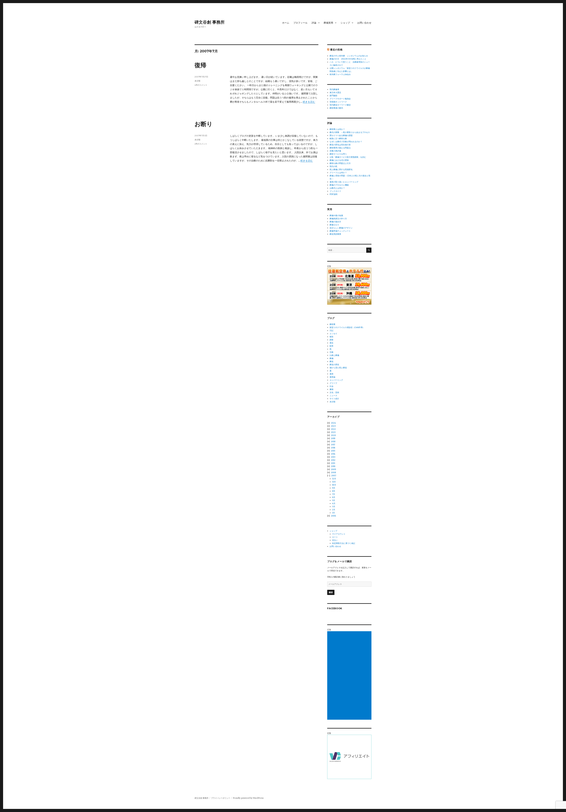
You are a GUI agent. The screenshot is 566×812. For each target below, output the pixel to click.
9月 (333, 488)
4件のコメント (201, 85)
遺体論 (332, 377)
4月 (333, 503)
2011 (333, 463)
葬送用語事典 (335, 234)
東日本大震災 (335, 92)
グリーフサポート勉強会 (340, 98)
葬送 (331, 361)
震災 (331, 343)
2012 (333, 460)
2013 (333, 457)
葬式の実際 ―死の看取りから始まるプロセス (350, 132)
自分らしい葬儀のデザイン (341, 228)
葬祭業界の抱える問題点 (340, 148)
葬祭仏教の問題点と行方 (340, 163)
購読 (331, 592)
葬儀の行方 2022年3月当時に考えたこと (348, 59)
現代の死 (333, 166)
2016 (333, 447)
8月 (333, 491)
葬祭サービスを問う (338, 154)
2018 (333, 441)
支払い (335, 540)
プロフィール (300, 22)
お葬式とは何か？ (337, 188)
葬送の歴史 (334, 364)
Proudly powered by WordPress (248, 798)
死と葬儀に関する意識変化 (341, 169)
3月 (333, 506)
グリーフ (333, 383)
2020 (333, 435)
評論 (314, 22)
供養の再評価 (335, 151)
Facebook (334, 608)
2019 (333, 438)
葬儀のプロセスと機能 (339, 185)
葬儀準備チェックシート (340, 231)
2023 (333, 426)
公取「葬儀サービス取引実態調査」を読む (348, 157)
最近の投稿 (336, 49)
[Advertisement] (350, 676)
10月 (334, 485)
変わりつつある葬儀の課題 (341, 135)
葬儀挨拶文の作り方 (338, 218)
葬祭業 (332, 324)
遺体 (331, 374)
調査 (331, 340)
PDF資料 (334, 194)
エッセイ (333, 333)
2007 (333, 475)
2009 (333, 469)
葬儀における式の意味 (339, 160)
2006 (333, 516)
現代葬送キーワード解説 (340, 105)
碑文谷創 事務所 (210, 22)
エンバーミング (336, 380)
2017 (333, 444)
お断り (204, 124)
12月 (334, 478)
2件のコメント (201, 144)
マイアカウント (338, 534)
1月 (333, 512)
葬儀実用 (328, 22)
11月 (334, 482)
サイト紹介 (334, 398)
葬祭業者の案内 (336, 108)
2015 (333, 451)
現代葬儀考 (334, 89)
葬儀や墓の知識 (336, 215)
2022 (333, 429)
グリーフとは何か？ (338, 172)
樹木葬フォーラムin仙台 (340, 74)
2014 (333, 454)
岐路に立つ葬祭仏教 (338, 138)
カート (335, 537)
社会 (331, 386)
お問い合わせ (364, 22)
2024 (333, 423)
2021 (333, 432)
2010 (333, 466)
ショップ (345, 22)
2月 (333, 509)
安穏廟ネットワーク (338, 102)
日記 (331, 330)
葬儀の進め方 (335, 221)
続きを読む (309, 101)
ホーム (285, 22)
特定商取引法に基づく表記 (343, 543)
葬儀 (331, 358)
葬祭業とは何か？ (337, 129)
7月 (333, 494)
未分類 (197, 81)
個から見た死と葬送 (338, 367)
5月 (333, 500)
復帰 (200, 65)
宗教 (331, 352)
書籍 (331, 389)
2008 (333, 472)
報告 (331, 336)
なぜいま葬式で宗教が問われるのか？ (346, 141)
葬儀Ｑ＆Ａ (334, 225)
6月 (333, 497)
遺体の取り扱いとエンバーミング (344, 182)
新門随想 (333, 95)
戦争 (331, 346)
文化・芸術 (334, 392)
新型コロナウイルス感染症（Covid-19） (347, 327)
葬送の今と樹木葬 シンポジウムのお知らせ (349, 56)
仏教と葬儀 (334, 355)
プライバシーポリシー (220, 798)
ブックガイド (335, 191)
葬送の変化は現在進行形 (340, 144)
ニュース (333, 395)
